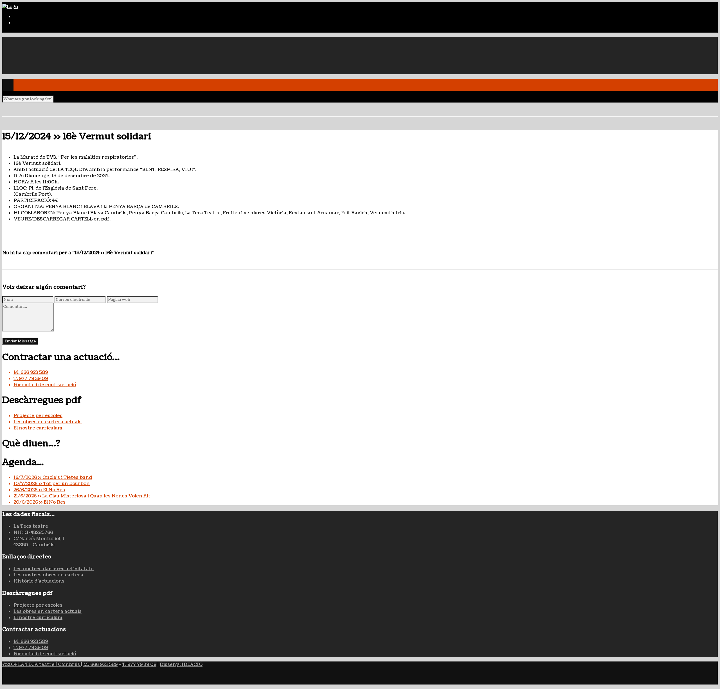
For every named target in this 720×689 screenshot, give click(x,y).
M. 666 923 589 (31, 372)
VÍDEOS (23, 65)
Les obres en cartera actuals (48, 422)
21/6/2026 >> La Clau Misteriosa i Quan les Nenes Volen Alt (82, 496)
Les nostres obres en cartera (48, 575)
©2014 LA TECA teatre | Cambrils (41, 664)
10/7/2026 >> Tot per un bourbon (52, 484)
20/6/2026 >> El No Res (40, 502)
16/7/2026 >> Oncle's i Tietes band (53, 477)
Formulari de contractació (45, 385)
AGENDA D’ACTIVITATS (42, 59)
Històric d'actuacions (39, 581)
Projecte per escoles (38, 416)
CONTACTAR (29, 71)
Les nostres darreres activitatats (54, 569)
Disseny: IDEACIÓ (181, 664)
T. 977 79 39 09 (31, 379)
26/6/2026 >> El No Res (39, 490)
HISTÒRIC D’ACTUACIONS (46, 46)
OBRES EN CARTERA (38, 52)
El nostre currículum (38, 428)
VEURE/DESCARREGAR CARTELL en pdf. (62, 219)
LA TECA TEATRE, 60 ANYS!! (46, 40)
